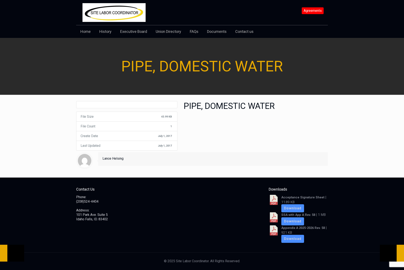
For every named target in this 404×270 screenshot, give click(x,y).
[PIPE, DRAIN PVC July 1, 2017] (392, 253)
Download (292, 208)
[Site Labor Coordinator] (114, 12)
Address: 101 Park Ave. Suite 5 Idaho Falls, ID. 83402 (92, 214)
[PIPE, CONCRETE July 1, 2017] (12, 253)
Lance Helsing (113, 158)
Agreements (313, 10)
